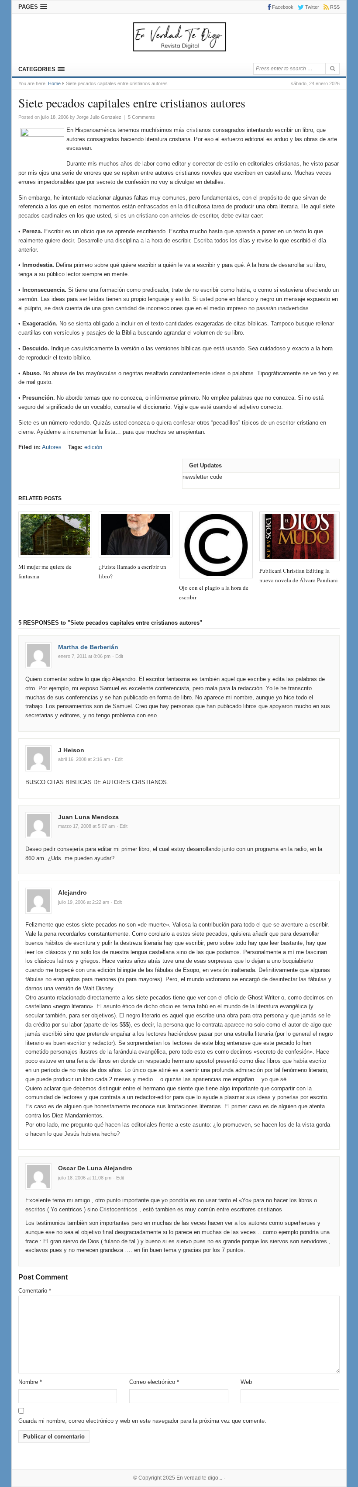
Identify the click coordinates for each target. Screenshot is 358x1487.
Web (246, 1382)
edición (93, 447)
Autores (52, 447)
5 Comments (141, 117)
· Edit (117, 656)
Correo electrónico (154, 1382)
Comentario (34, 1290)
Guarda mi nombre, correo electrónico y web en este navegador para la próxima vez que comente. (142, 1421)
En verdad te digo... (199, 1478)
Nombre (30, 1382)
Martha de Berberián (88, 646)
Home (54, 83)
